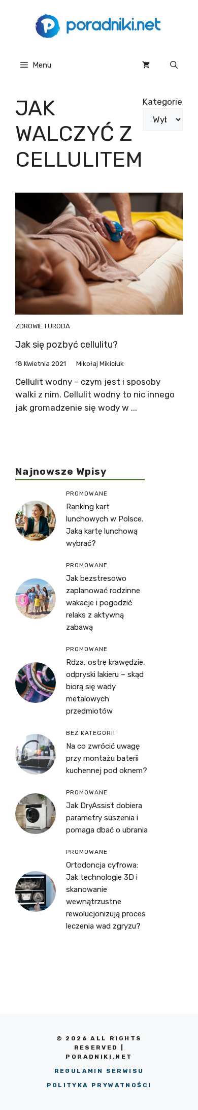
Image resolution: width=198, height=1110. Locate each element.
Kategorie (162, 102)
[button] (174, 65)
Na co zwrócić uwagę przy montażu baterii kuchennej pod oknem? (106, 758)
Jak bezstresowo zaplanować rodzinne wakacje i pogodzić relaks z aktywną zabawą (103, 603)
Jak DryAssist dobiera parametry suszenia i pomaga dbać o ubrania (107, 818)
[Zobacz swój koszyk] (146, 65)
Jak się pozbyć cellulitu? (66, 344)
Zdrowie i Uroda (42, 326)
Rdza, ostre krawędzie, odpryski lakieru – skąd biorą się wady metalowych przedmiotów (105, 687)
